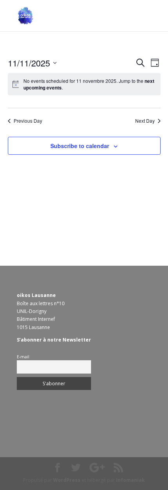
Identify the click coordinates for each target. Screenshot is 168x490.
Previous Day (28, 121)
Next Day (145, 121)
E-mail (23, 356)
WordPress (66, 480)
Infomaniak (130, 480)
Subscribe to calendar (79, 146)
